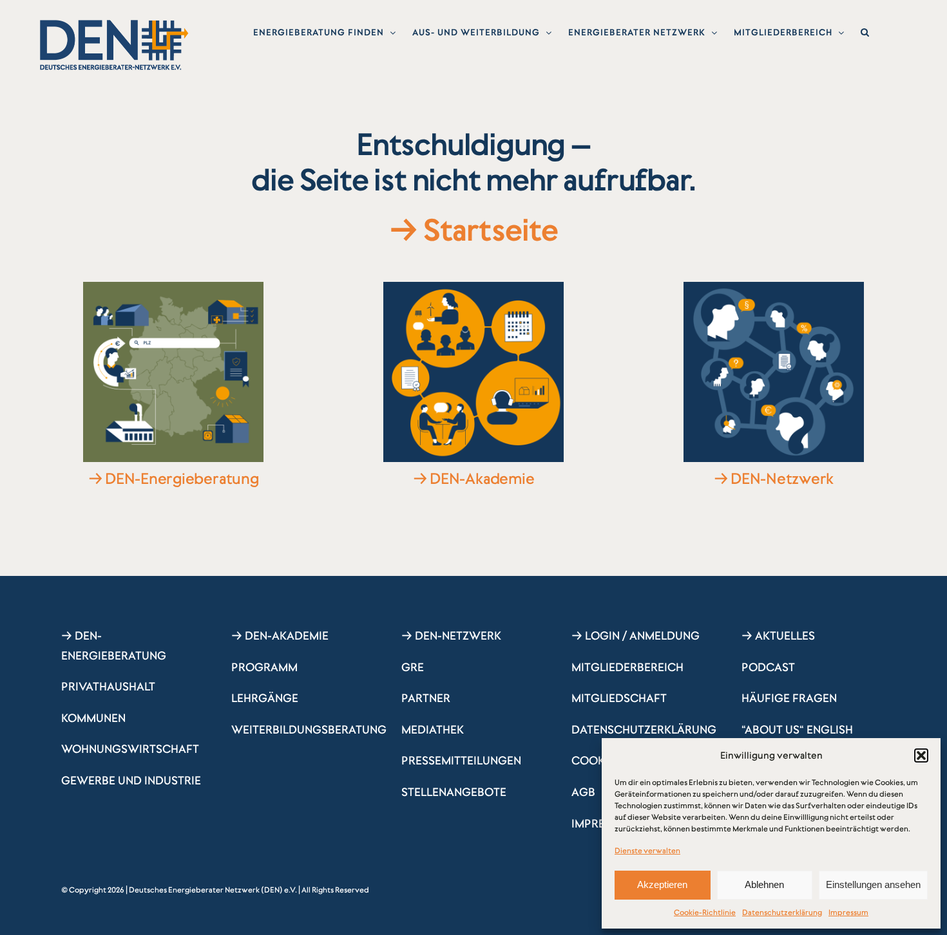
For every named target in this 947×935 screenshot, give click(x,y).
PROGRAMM (264, 667)
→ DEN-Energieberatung (173, 478)
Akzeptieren (662, 884)
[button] (921, 755)
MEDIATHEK (432, 729)
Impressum (848, 912)
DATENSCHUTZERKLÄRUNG (643, 729)
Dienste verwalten (647, 851)
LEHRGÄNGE (264, 698)
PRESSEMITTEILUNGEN (461, 760)
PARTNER (425, 698)
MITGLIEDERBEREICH (627, 667)
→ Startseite (473, 230)
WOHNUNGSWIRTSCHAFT (130, 749)
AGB (583, 792)
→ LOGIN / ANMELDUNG (635, 635)
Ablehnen (764, 884)
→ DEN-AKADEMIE (280, 635)
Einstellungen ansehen (873, 884)
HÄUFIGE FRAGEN (789, 698)
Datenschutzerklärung (782, 912)
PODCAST (768, 667)
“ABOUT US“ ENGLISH (797, 729)
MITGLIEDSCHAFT (619, 698)
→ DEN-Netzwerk (774, 478)
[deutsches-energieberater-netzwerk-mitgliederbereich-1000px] (774, 287)
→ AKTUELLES (778, 635)
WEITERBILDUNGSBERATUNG (309, 729)
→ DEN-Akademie (474, 478)
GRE (412, 667)
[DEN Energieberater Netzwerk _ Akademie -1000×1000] (473, 287)
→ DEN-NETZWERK (451, 635)
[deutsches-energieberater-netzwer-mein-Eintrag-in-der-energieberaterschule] (173, 287)
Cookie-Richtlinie (705, 912)
